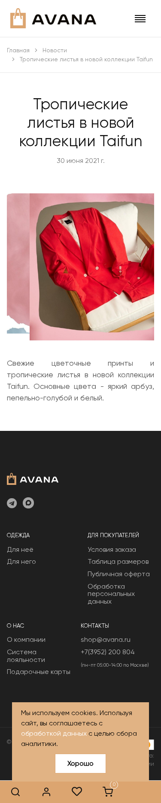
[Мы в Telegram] (12, 504)
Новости (55, 50)
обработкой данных (54, 733)
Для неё (20, 549)
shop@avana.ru (106, 639)
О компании (26, 639)
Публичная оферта (119, 574)
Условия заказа (112, 549)
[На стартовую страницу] (32, 478)
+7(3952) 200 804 (108, 652)
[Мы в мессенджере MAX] (28, 504)
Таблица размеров (118, 561)
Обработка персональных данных (111, 593)
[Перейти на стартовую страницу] (53, 18)
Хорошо (80, 763)
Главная (18, 50)
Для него (21, 561)
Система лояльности (26, 656)
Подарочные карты (38, 672)
